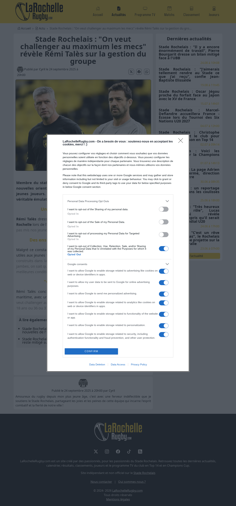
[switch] (164, 209)
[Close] (181, 141)
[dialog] (118, 253)
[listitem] (118, 201)
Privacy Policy (139, 364)
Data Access (118, 364)
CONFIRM (91, 351)
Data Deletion (97, 364)
